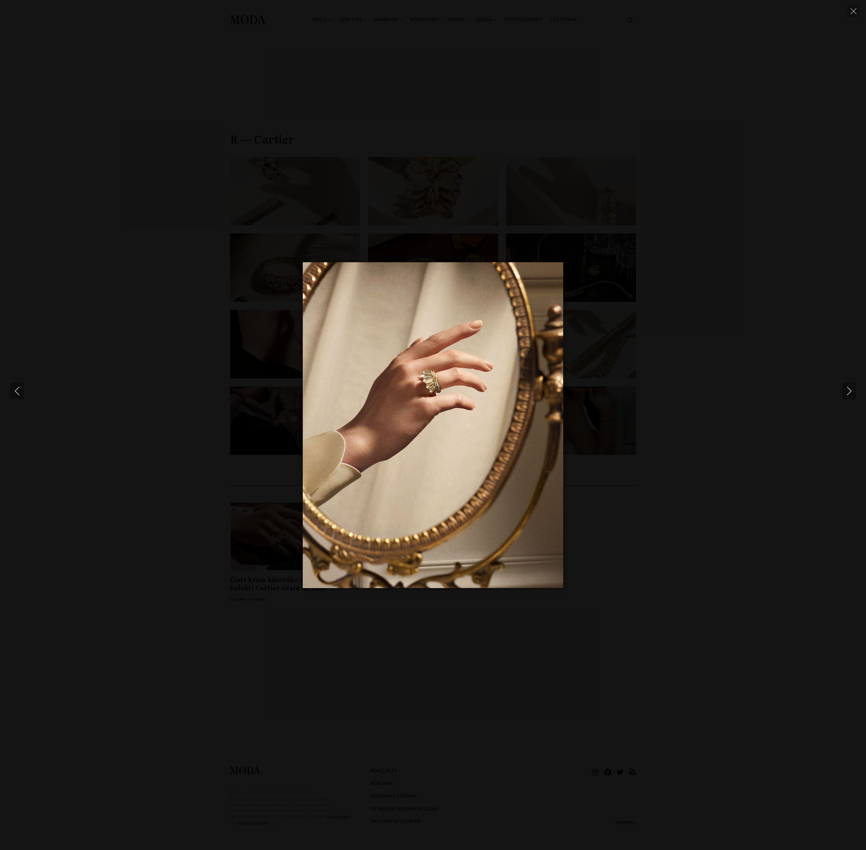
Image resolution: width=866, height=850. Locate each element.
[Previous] (17, 390)
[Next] (849, 390)
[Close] (853, 11)
